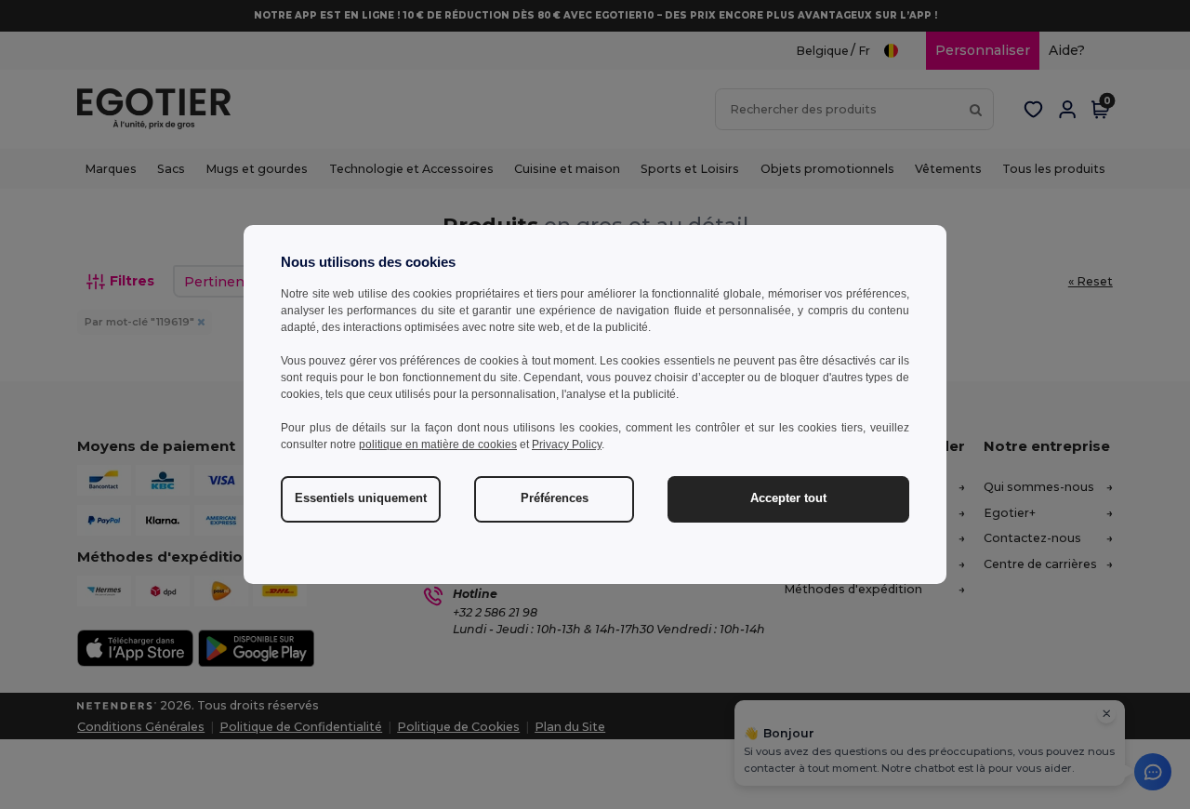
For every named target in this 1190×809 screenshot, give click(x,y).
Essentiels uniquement (361, 498)
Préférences (554, 498)
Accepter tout (788, 498)
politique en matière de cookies (438, 444)
